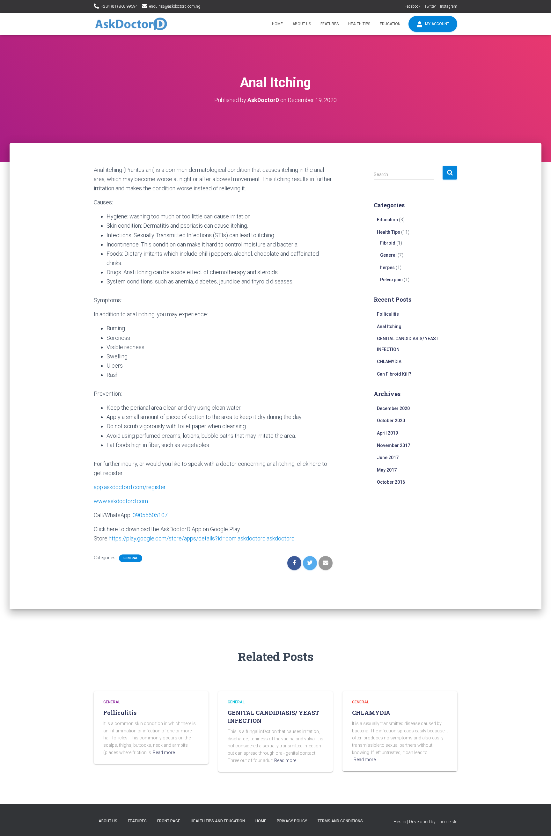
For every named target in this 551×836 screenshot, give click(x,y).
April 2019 (387, 433)
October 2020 (391, 420)
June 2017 (388, 457)
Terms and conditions (340, 821)
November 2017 (393, 445)
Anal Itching (389, 326)
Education (390, 24)
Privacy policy (292, 821)
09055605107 (150, 515)
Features (329, 24)
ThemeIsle (447, 821)
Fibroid (387, 243)
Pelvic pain (391, 279)
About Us (301, 24)
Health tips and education (218, 821)
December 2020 (393, 408)
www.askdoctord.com (121, 501)
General (130, 558)
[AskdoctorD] (131, 24)
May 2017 (387, 470)
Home (277, 24)
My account (436, 24)
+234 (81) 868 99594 (119, 6)
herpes (387, 267)
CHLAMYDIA (389, 361)
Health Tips (359, 24)
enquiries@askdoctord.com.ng (174, 6)
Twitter (430, 6)
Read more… (165, 752)
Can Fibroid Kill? (394, 374)
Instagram (448, 6)
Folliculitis (388, 314)
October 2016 (391, 482)
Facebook (412, 6)
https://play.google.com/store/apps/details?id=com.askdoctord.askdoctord (202, 538)
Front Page (168, 821)
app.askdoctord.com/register (130, 487)
